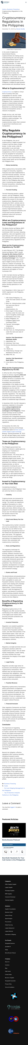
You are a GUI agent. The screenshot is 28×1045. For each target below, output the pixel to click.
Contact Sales (8, 974)
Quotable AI (8, 946)
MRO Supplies (8, 893)
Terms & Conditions (9, 987)
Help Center (8, 971)
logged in (13, 807)
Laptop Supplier (9, 887)
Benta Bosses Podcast (11, 840)
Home (4, 9)
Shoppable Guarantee (10, 980)
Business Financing (13, 9)
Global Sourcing (9, 925)
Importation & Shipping (10, 934)
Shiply (6, 949)
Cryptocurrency (6, 92)
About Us (7, 961)
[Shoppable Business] (5, 2)
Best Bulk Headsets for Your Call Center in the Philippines (13, 859)
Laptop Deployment (9, 928)
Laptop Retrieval (9, 931)
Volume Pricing (8, 915)
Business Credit (8, 912)
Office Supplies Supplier (10, 884)
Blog (6, 968)
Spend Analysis (8, 918)
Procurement (8, 921)
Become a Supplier (9, 977)
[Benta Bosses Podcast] (14, 836)
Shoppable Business (10, 943)
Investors (7, 965)
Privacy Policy (8, 984)
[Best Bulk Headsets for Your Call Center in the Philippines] (14, 854)
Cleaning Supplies (9, 900)
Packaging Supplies (9, 890)
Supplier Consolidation (10, 909)
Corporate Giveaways (10, 896)
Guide (6, 786)
